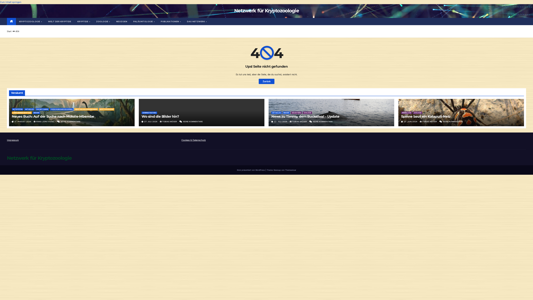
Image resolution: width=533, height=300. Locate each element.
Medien (36, 113)
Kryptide (83, 21)
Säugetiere (296, 113)
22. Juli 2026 (281, 122)
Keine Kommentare (71, 122)
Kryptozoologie (30, 21)
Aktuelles (29, 109)
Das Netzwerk (196, 21)
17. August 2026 (23, 122)
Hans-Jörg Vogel (45, 122)
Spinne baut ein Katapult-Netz (426, 116)
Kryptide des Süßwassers (86, 109)
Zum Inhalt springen (10, 2)
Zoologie (102, 21)
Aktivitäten (17, 109)
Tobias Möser (170, 122)
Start (9, 31)
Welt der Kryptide (59, 21)
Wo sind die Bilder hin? (160, 116)
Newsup (277, 170)
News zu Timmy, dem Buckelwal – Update (305, 116)
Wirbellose (406, 113)
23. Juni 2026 (411, 122)
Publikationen (170, 21)
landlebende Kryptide (22, 113)
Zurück (267, 81)
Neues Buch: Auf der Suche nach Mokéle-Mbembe (53, 116)
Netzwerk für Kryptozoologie (266, 11)
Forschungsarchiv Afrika (62, 109)
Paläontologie (143, 21)
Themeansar (290, 170)
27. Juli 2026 (151, 122)
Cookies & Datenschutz (193, 140)
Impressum (13, 140)
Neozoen (121, 21)
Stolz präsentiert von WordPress (251, 170)
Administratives (149, 113)
